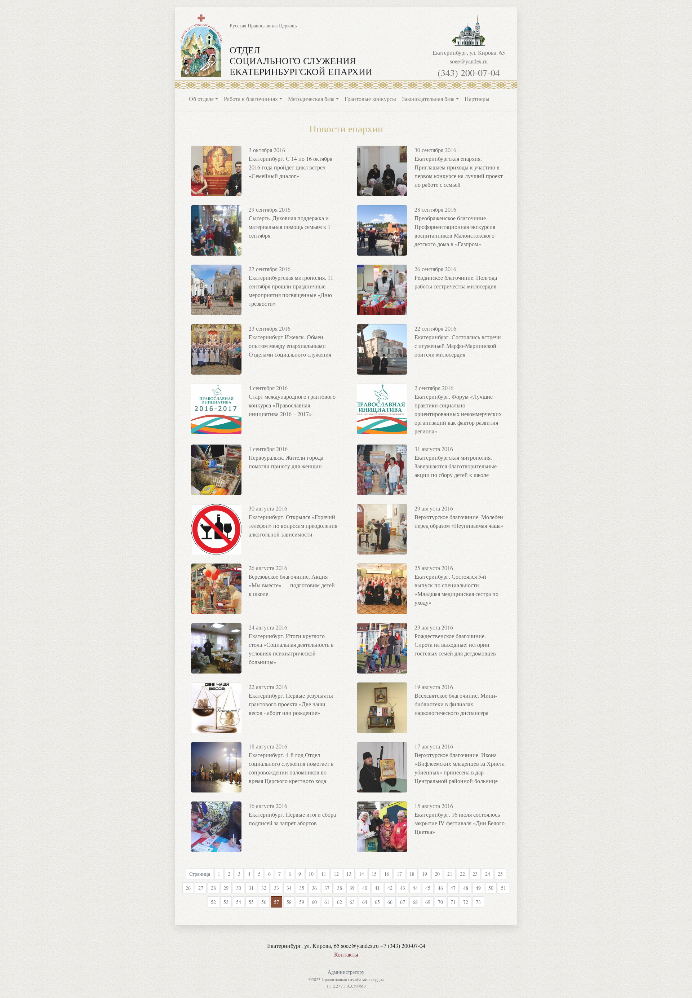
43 (402, 887)
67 (402, 901)
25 (500, 873)
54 (238, 901)
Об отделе (201, 98)
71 (453, 901)
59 (301, 901)
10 (311, 873)
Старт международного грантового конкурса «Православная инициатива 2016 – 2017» (292, 405)
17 (399, 873)
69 (427, 901)
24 (487, 873)
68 (415, 901)
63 (352, 901)
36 (314, 887)
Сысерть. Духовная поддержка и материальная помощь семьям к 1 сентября (290, 226)
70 (440, 901)
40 (364, 887)
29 (226, 887)
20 (437, 873)
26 (188, 887)
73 (478, 901)
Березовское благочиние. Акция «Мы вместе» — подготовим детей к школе (292, 585)
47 (453, 887)
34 (289, 887)
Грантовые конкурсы (370, 98)
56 (263, 901)
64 (364, 901)
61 (326, 901)
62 (339, 901)
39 (352, 887)
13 (348, 873)
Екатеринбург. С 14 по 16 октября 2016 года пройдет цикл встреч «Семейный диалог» (290, 167)
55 (251, 901)
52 (213, 901)
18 (411, 873)
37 (326, 887)
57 (276, 901)
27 (200, 887)
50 (490, 887)
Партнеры (477, 98)
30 (238, 887)
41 (377, 887)
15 (374, 873)
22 (462, 873)
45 (427, 887)
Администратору (346, 971)
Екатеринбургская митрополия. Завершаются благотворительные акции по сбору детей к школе (455, 466)
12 (336, 873)
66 (389, 901)
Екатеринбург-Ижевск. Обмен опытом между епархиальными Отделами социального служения (290, 345)
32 (263, 887)
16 (386, 873)
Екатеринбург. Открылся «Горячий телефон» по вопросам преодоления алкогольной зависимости (293, 525)
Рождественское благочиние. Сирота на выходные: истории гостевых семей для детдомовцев (455, 644)
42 (389, 887)
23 (475, 873)
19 (424, 873)
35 (301, 887)
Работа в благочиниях (251, 98)
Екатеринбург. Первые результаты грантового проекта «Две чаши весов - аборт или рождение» (291, 704)
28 (213, 887)
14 (361, 873)
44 (415, 887)
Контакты (346, 954)
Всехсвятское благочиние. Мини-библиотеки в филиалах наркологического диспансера (455, 704)
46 (440, 887)
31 (251, 887)
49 (478, 887)
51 (503, 887)
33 (276, 887)
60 (314, 901)
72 (465, 901)
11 (323, 873)
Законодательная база (428, 98)
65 (377, 901)
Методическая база (311, 98)
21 (449, 873)
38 (339, 887)
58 (289, 901)
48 (465, 887)
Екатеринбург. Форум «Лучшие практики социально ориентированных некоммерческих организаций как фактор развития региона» (458, 414)
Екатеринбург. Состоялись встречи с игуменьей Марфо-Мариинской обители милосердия (457, 345)
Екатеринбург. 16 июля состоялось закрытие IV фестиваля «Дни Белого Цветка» (459, 823)
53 (226, 901)
